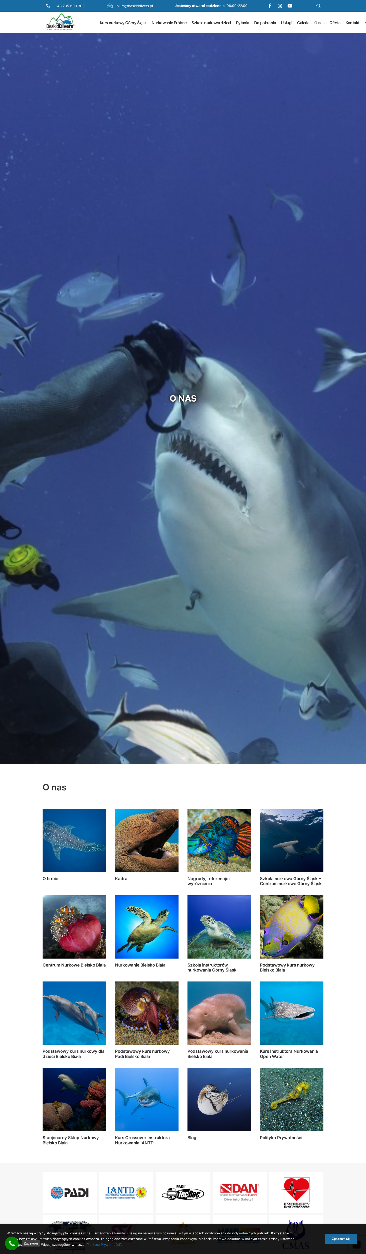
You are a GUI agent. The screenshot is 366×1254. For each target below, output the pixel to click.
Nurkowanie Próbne (169, 22)
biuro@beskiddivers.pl (135, 6)
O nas (319, 22)
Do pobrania (265, 22)
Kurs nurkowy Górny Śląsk (123, 22)
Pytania (242, 22)
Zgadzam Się (341, 1239)
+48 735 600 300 (70, 6)
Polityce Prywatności (104, 1244)
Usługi (286, 22)
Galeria (303, 22)
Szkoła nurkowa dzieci (211, 22)
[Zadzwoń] (12, 1243)
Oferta (334, 22)
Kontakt (353, 22)
